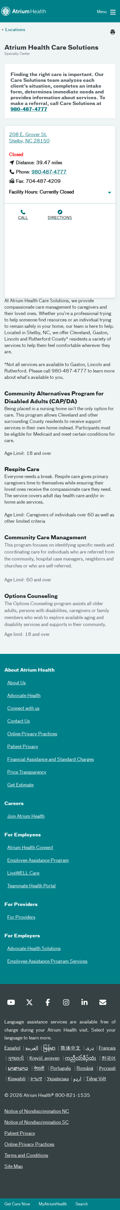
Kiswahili (17, 1079)
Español (12, 1048)
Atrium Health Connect (30, 848)
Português (60, 1068)
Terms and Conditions (26, 1155)
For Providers (21, 917)
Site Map (13, 1166)
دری (90, 1048)
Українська (58, 1079)
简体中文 (70, 1048)
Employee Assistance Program (38, 860)
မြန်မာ (49, 1048)
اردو (77, 1079)
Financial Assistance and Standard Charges (50, 759)
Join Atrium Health (26, 816)
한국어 (109, 1058)
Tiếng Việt (96, 1079)
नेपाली (39, 1068)
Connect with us (23, 708)
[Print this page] (113, 30)
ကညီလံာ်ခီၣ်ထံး (80, 1058)
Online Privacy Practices (32, 734)
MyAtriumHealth (53, 1204)
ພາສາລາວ (18, 1068)
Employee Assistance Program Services (47, 961)
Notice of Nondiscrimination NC (36, 1111)
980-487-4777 (28, 109)
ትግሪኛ (36, 1079)
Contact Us (18, 721)
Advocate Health (23, 696)
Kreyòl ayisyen (44, 1058)
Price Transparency (26, 772)
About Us (16, 683)
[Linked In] (86, 1004)
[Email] (104, 1004)
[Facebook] (49, 1004)
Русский (107, 1068)
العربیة (31, 1048)
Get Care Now (17, 1204)
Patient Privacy (22, 747)
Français (107, 1048)
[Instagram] (67, 1004)
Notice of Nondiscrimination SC (36, 1122)
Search (81, 1204)
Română (85, 1068)
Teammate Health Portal (31, 886)
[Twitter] (31, 1004)
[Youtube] (12, 1004)
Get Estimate (20, 785)
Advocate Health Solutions (34, 949)
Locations (15, 30)
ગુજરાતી (16, 1058)
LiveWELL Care (23, 873)
